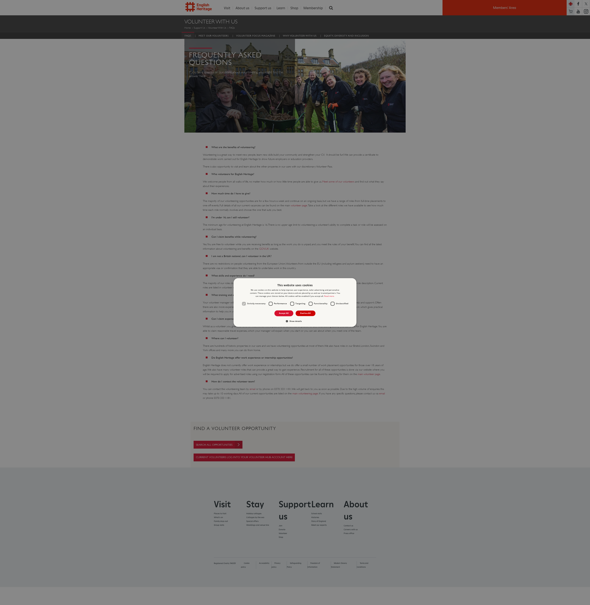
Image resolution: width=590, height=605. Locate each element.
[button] (295, 321)
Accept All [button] (284, 313)
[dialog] (295, 302)
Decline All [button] (305, 313)
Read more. (329, 296)
